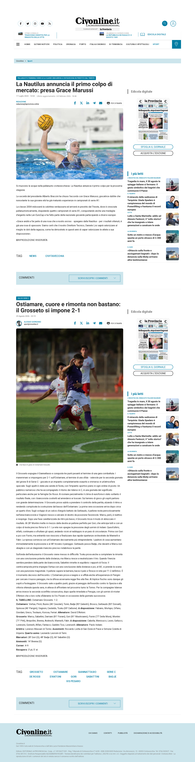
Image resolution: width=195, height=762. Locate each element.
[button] (173, 23)
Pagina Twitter (28, 23)
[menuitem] (27, 44)
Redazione (21, 102)
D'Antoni (55, 676)
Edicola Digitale (157, 34)
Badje (112, 676)
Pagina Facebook (20, 23)
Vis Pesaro (73, 681)
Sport (29, 61)
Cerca (164, 24)
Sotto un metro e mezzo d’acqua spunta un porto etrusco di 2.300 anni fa (144, 237)
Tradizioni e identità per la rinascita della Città (37, 36)
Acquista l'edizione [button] (153, 153)
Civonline (20, 61)
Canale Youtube (42, 23)
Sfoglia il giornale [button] (153, 146)
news (32, 255)
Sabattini (92, 676)
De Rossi (35, 676)
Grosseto (36, 671)
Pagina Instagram (35, 23)
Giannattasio (87, 671)
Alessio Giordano (32, 322)
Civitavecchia (54, 255)
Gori (74, 676)
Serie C (111, 671)
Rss (50, 23)
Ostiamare (60, 671)
